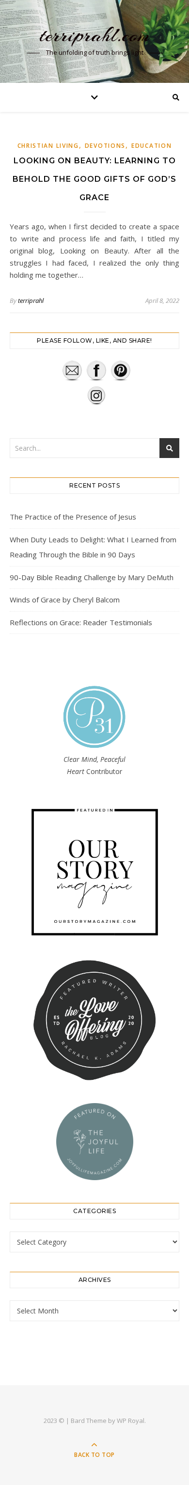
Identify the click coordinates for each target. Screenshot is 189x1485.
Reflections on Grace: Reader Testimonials (81, 622)
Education (151, 146)
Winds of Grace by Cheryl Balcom (65, 599)
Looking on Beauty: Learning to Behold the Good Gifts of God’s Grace (94, 179)
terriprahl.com (95, 35)
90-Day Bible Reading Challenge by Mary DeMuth (91, 577)
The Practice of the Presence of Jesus (73, 516)
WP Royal (130, 1420)
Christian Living (48, 146)
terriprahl (31, 300)
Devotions (105, 146)
